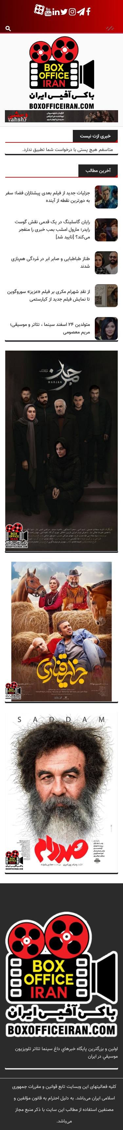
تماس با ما (108, 1064)
